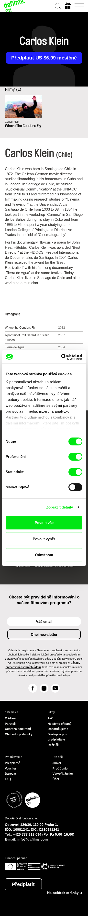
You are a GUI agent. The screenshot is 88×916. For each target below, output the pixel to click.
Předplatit (23, 884)
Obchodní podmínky (19, 734)
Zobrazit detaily (59, 507)
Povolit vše (44, 523)
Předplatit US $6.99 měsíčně (44, 57)
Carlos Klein (12, 121)
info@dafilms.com (32, 839)
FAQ (8, 779)
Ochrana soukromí (18, 729)
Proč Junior (61, 768)
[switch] (75, 457)
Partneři (10, 724)
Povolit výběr (44, 539)
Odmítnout (44, 555)
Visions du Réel (64, 566)
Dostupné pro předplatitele (57, 737)
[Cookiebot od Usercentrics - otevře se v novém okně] (62, 357)
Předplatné (12, 763)
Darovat (10, 773)
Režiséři (53, 745)
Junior (57, 763)
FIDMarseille (22, 566)
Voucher (10, 768)
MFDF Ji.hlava (44, 566)
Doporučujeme (58, 729)
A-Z (50, 718)
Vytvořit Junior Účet (63, 776)
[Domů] (15, 6)
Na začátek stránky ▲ (65, 893)
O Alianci (11, 718)
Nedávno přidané (59, 724)
